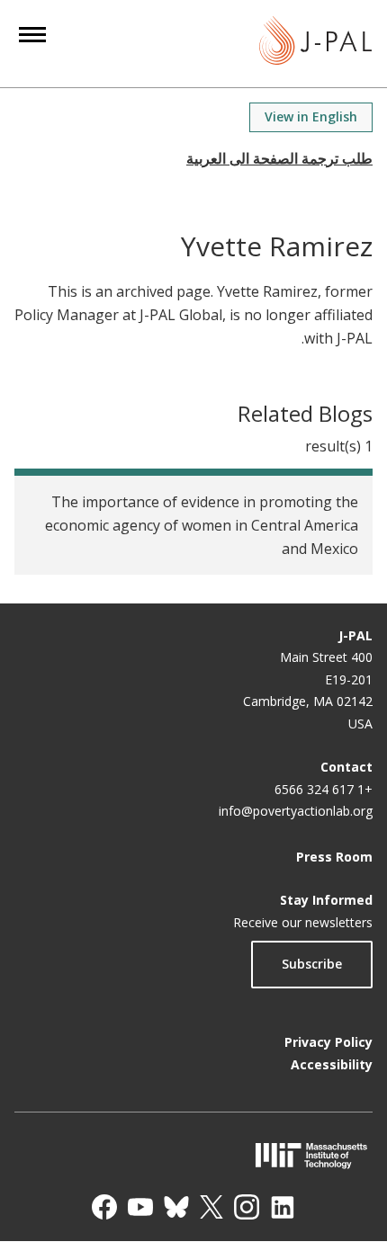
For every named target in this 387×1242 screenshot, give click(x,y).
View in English (311, 116)
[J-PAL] (315, 43)
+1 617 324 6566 (323, 789)
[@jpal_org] (246, 1207)
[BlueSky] (176, 1207)
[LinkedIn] (282, 1207)
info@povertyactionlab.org (296, 810)
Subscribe (312, 963)
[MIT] (193, 1155)
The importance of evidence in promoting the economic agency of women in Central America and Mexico (201, 525)
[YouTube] (140, 1207)
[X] (211, 1207)
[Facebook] (104, 1207)
